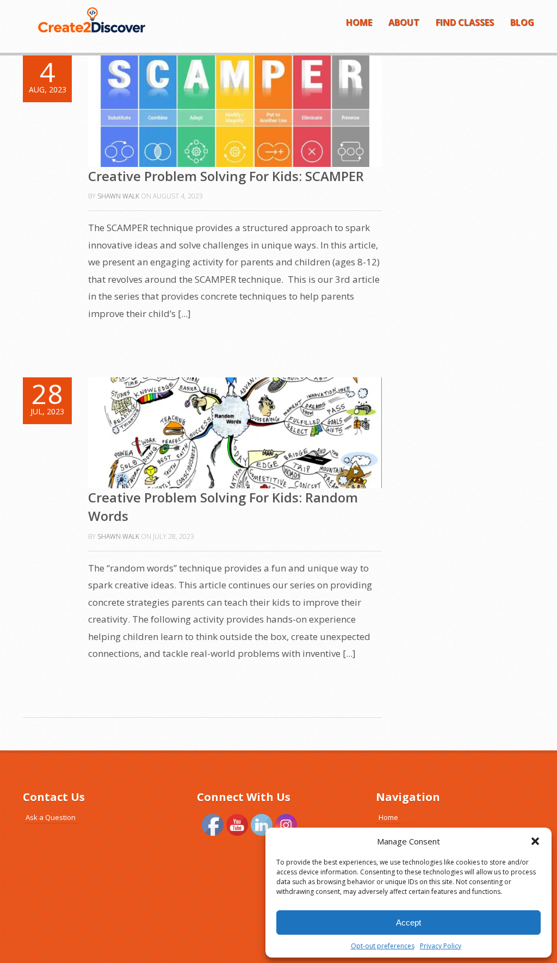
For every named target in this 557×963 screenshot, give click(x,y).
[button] (535, 841)
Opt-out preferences (382, 945)
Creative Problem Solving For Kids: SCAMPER (226, 176)
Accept (408, 922)
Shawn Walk (118, 196)
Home (359, 22)
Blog (522, 22)
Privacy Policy (440, 945)
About (403, 22)
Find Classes (465, 22)
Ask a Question (51, 817)
